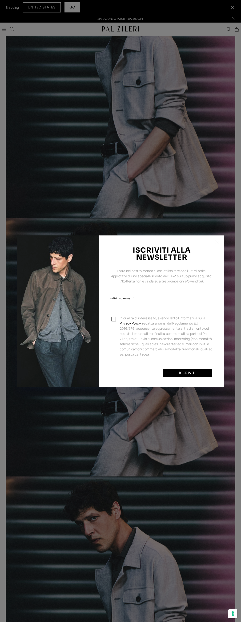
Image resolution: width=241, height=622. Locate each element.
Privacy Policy (130, 323)
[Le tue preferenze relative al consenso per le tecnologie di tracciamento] (232, 613)
